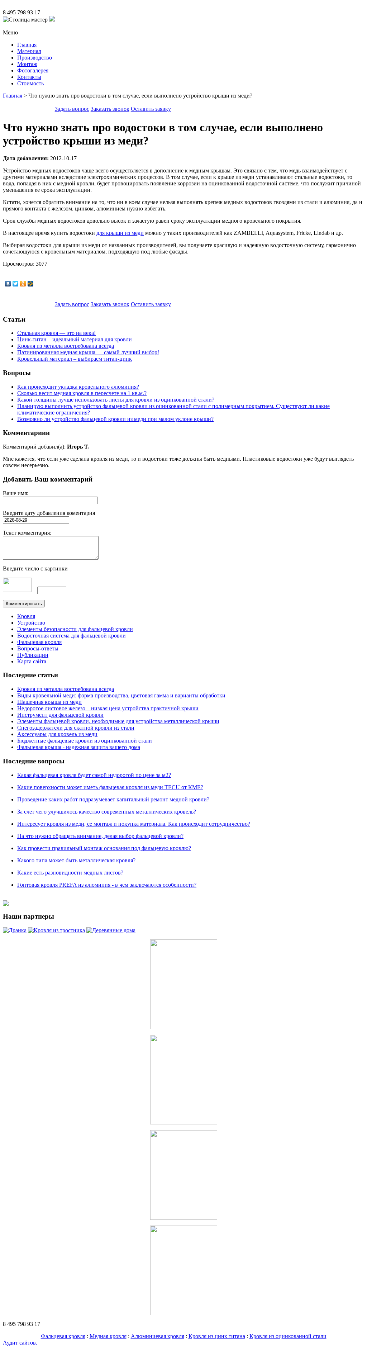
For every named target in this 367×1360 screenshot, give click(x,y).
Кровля (26, 616)
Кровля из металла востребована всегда (65, 346)
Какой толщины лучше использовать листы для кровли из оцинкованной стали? (115, 400)
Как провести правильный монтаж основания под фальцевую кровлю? (104, 848)
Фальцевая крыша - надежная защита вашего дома (78, 747)
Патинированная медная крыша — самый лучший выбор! (88, 352)
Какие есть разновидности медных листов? (70, 872)
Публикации (32, 655)
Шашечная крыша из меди (49, 702)
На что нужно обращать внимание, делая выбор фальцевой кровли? (100, 836)
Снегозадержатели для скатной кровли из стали (75, 728)
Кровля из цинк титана (217, 1336)
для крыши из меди (120, 233)
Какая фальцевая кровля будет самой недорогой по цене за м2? (94, 775)
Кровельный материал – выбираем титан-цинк (74, 359)
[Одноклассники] (23, 283)
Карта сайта (31, 661)
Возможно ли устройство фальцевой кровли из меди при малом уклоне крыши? (115, 419)
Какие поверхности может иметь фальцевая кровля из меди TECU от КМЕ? (110, 787)
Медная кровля (108, 1336)
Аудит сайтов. (20, 1343)
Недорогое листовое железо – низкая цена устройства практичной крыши (108, 708)
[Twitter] (15, 283)
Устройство (31, 623)
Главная (27, 45)
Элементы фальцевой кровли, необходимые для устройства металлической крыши (118, 721)
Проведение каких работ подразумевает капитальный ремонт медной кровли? (113, 799)
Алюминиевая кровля (157, 1336)
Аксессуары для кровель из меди (57, 734)
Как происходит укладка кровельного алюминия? (78, 387)
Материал (29, 51)
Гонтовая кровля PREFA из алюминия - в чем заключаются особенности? (106, 885)
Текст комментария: (27, 533)
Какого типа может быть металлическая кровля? (76, 860)
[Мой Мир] (30, 283)
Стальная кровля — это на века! (56, 333)
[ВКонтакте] (8, 283)
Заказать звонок (110, 109)
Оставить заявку (151, 109)
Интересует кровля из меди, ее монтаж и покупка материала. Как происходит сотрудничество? (133, 824)
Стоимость (30, 83)
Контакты (29, 77)
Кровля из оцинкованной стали (288, 1336)
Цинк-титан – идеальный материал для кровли (74, 339)
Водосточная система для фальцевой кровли (71, 635)
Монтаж (27, 64)
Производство (34, 58)
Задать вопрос (72, 109)
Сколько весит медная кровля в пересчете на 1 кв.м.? (82, 393)
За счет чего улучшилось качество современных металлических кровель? (106, 812)
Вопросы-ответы (37, 648)
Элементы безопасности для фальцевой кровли (75, 629)
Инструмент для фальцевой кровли (60, 715)
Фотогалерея (32, 70)
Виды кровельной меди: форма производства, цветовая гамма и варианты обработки (121, 695)
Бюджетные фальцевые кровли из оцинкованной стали (84, 741)
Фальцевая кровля (39, 642)
